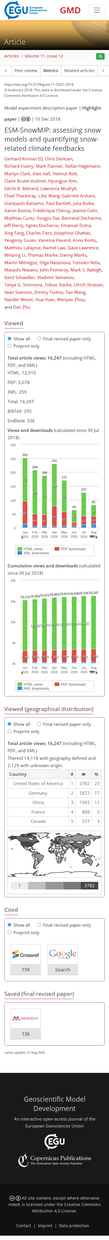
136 (26, 1034)
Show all (21, 339)
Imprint (45, 1225)
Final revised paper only (67, 339)
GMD (70, 10)
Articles (11, 56)
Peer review (26, 70)
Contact (23, 1225)
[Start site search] (100, 56)
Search (62, 969)
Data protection (74, 1225)
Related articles (79, 70)
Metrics (50, 70)
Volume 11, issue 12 (44, 56)
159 (26, 969)
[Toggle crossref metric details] (25, 954)
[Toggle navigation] (97, 10)
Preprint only (26, 346)
